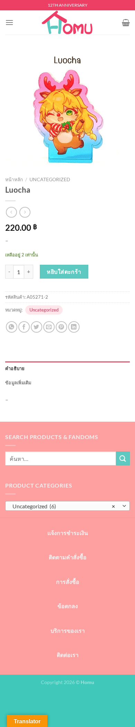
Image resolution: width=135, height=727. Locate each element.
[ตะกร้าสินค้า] (126, 22)
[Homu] (67, 22)
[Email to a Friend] (49, 327)
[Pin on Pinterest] (61, 327)
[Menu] (9, 22)
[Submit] (123, 458)
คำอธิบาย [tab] (15, 368)
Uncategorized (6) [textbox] (63, 506)
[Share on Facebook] (24, 327)
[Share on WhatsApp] (11, 327)
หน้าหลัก (14, 179)
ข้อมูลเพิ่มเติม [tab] (18, 382)
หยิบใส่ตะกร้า (64, 271)
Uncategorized (49, 179)
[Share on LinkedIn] (74, 327)
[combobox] (67, 506)
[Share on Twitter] (36, 327)
